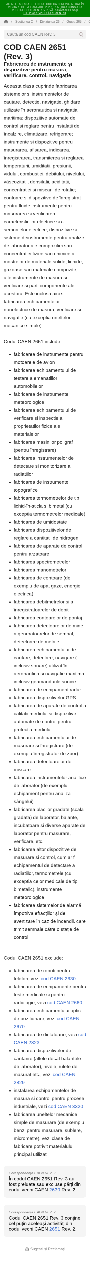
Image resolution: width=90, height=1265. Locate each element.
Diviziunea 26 (50, 21)
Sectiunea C (24, 21)
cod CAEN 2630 (58, 978)
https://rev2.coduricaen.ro (45, 12)
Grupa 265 (74, 21)
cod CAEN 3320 (65, 1106)
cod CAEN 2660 (64, 1002)
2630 (54, 1189)
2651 (54, 1229)
